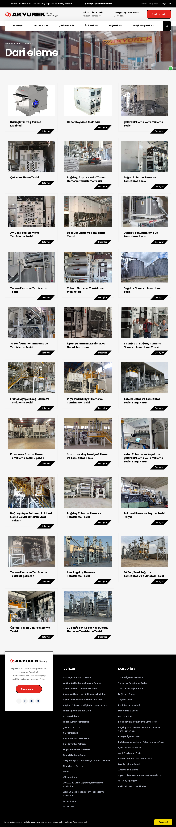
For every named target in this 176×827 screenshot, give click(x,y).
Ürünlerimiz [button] (91, 25)
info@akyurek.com (126, 12)
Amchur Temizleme (128, 769)
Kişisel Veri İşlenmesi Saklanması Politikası (85, 694)
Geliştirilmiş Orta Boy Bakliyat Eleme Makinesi (86, 760)
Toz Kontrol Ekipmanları (130, 688)
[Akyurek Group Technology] (28, 661)
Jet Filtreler (68, 806)
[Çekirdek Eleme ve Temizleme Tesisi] (144, 100)
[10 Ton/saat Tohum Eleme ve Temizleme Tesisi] (31, 322)
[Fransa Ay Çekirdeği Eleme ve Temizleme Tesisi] (31, 377)
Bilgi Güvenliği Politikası (75, 743)
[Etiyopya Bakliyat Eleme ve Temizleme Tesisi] (88, 377)
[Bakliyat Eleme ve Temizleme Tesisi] (88, 211)
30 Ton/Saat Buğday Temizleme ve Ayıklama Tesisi (144, 574)
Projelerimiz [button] (115, 25)
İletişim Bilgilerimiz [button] (143, 25)
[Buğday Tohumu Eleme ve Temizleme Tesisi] (144, 211)
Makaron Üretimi (127, 716)
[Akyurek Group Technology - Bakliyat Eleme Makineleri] (31, 14)
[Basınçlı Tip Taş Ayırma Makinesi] (31, 100)
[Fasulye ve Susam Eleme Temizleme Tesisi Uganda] (31, 433)
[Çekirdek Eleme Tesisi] (31, 156)
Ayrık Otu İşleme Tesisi (129, 753)
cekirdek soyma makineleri (132, 786)
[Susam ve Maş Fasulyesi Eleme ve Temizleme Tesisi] (88, 433)
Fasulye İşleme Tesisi (129, 764)
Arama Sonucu (12, 43)
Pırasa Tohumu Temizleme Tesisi (135, 758)
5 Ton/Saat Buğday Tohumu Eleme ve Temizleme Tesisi (142, 345)
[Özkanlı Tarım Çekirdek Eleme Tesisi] (31, 606)
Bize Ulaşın (27, 689)
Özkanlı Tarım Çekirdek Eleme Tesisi (30, 629)
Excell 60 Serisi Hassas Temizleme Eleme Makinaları (83, 793)
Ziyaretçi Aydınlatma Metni (97, 3)
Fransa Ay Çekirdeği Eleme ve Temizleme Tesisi (29, 400)
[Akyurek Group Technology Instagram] (25, 701)
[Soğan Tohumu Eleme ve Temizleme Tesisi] (144, 156)
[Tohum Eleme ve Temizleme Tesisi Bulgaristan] (144, 377)
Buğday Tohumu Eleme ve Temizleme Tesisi (141, 234)
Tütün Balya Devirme (73, 766)
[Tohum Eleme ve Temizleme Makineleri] (88, 267)
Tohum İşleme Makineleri (131, 677)
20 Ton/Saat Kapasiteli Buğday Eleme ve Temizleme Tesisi (87, 629)
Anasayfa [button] (17, 25)
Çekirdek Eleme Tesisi (24, 177)
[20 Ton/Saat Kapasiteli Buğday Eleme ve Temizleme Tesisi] (88, 606)
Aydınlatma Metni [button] (81, 822)
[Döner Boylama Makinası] (88, 100)
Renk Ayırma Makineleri (130, 705)
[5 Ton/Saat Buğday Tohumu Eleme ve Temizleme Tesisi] (144, 322)
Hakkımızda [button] (41, 25)
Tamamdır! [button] (163, 822)
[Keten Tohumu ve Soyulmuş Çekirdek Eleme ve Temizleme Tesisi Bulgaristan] (144, 433)
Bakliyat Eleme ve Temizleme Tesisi (86, 234)
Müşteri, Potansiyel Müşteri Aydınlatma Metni (86, 705)
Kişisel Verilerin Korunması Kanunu (80, 688)
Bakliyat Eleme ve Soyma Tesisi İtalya (144, 515)
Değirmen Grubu (126, 694)
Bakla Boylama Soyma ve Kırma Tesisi (138, 721)
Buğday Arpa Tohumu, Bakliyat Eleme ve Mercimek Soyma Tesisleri (31, 517)
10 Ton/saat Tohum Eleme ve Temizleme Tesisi (29, 345)
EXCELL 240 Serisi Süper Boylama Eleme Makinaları (83, 784)
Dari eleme (27, 43)
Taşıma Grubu (125, 699)
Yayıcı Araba (69, 801)
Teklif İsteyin (159, 14)
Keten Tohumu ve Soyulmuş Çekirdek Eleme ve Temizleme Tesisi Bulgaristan (143, 458)
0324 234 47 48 (93, 12)
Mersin (41, 3)
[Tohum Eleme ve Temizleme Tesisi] (31, 267)
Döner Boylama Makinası (83, 122)
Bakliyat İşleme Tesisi (129, 736)
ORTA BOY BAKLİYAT (128, 780)
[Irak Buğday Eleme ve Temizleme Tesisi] (88, 551)
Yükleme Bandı (70, 777)
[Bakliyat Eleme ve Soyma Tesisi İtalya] (144, 492)
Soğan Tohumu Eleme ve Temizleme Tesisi (140, 179)
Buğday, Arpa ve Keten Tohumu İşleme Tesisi (141, 742)
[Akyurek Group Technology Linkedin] (37, 701)
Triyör (66, 771)
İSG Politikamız (70, 732)
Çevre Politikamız (72, 727)
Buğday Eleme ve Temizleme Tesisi (142, 290)
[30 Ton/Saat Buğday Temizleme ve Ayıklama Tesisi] (144, 551)
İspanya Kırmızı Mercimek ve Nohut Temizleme (86, 345)
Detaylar (45, 131)
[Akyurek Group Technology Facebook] (19, 701)
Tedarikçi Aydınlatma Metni (77, 710)
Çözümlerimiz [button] (66, 25)
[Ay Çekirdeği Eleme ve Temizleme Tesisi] (31, 211)
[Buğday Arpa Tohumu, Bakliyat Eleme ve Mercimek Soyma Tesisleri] (31, 492)
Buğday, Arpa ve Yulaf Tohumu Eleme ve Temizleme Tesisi (87, 179)
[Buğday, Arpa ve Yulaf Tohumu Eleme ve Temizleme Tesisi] (88, 156)
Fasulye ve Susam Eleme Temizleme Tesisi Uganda (27, 456)
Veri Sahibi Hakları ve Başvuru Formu (82, 683)
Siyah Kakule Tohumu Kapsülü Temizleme (139, 775)
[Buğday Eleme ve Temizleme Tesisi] (144, 267)
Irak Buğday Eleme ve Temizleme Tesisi (81, 574)
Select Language (149, 3)
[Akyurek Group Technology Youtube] (31, 701)
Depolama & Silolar (128, 710)
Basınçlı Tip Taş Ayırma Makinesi (25, 123)
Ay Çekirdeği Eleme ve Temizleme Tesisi (25, 234)
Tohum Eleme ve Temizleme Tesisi (28, 290)
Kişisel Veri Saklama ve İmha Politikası (82, 699)
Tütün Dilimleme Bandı (74, 755)
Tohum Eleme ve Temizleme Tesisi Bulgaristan (142, 400)
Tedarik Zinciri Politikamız (76, 721)
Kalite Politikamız (71, 716)
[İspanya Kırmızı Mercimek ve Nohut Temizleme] (88, 322)
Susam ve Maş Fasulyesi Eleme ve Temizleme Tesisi (87, 456)
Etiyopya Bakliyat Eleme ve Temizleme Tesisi (85, 400)
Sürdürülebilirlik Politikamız (76, 738)
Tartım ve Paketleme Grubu (132, 683)
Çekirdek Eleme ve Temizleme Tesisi (143, 123)
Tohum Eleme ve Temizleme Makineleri (85, 290)
